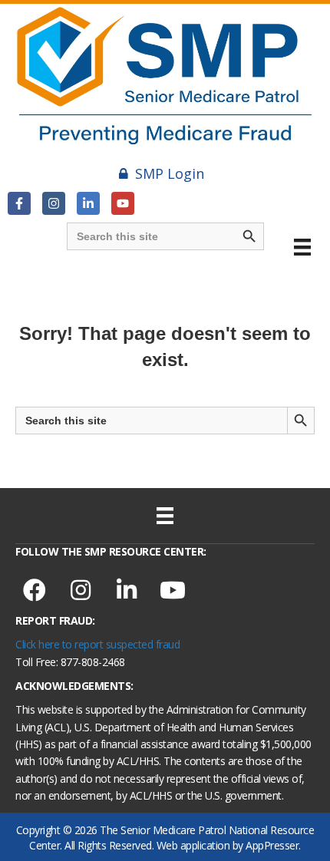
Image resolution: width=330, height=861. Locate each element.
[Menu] (302, 247)
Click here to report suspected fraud (97, 644)
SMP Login (169, 173)
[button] (19, 203)
